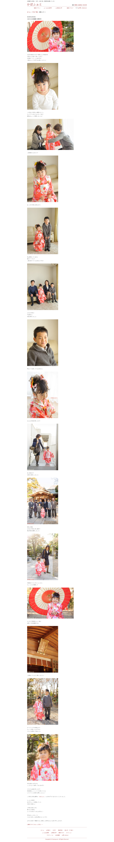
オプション (69, 832)
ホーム (28, 12)
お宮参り (48, 830)
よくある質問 (48, 8)
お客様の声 (59, 8)
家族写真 (60, 830)
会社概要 (57, 835)
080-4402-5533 (80, 5)
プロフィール (50, 835)
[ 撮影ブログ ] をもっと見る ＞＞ (35, 824)
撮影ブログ (70, 8)
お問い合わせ (65, 835)
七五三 (54, 830)
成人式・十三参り (69, 830)
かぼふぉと (34, 4)
